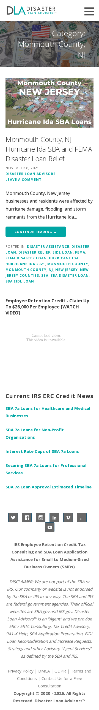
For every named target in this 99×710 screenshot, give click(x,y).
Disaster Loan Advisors (31, 173)
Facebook (27, 517)
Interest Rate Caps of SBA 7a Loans (42, 451)
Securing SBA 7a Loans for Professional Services (46, 468)
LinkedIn (54, 517)
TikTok (82, 517)
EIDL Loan (63, 252)
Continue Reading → (36, 232)
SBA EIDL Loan (20, 281)
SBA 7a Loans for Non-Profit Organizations (35, 433)
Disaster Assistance (48, 246)
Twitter (13, 517)
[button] (91, 11)
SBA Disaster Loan (70, 275)
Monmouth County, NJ (29, 269)
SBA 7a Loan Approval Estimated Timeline (49, 487)
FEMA (80, 252)
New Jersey (66, 269)
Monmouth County (67, 264)
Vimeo (68, 517)
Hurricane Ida (64, 258)
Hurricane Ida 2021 (25, 264)
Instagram (40, 517)
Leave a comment (24, 179)
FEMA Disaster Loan (26, 258)
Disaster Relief (34, 252)
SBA (44, 275)
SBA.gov (41, 611)
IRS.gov (65, 611)
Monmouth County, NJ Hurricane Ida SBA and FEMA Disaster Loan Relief (49, 149)
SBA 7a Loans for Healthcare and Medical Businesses (48, 411)
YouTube (49, 527)
